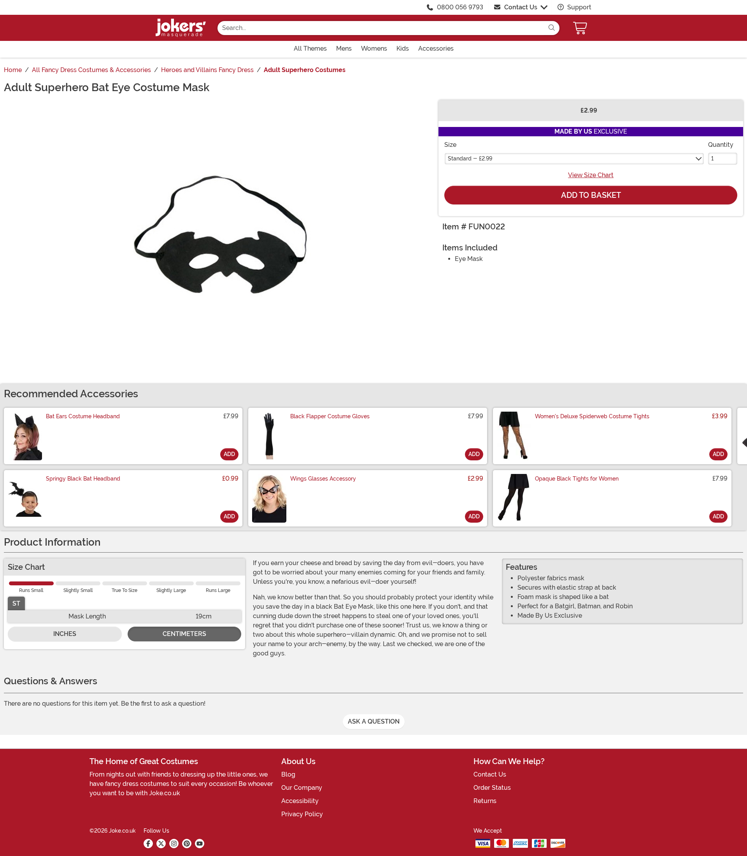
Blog (288, 774)
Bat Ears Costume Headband (83, 416)
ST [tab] (16, 603)
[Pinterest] (186, 843)
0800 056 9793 (460, 7)
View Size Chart (591, 175)
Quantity (720, 144)
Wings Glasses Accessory (323, 479)
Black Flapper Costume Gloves (330, 416)
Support (578, 7)
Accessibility (300, 801)
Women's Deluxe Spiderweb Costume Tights (592, 416)
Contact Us (520, 7)
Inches (64, 634)
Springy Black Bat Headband (83, 479)
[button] (581, 28)
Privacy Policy (302, 814)
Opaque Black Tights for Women (577, 479)
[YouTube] (199, 843)
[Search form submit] (551, 28)
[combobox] (380, 28)
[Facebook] (148, 843)
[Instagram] (174, 843)
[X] (161, 843)
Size (450, 144)
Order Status (492, 787)
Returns (484, 801)
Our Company (301, 787)
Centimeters (184, 634)
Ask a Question (374, 721)
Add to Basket (591, 195)
